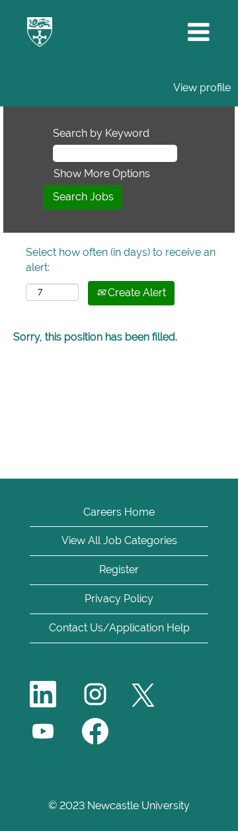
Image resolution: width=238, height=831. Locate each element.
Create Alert (135, 292)
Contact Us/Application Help (119, 627)
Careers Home (119, 512)
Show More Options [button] (102, 173)
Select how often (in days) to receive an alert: (121, 260)
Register (119, 569)
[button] (198, 32)
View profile (202, 87)
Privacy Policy (119, 598)
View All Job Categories (119, 540)
